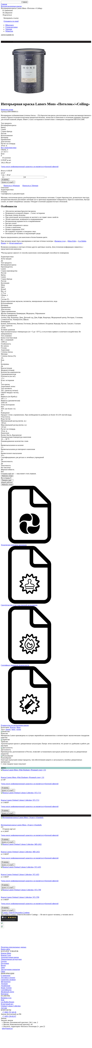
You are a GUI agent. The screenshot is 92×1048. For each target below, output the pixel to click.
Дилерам (4, 984)
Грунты (4, 961)
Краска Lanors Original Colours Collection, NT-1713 (20, 800)
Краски (13, 727)
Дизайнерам (5, 986)
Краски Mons (6, 953)
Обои (3, 971)
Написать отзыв (7, 476)
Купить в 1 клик (7, 182)
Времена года (60, 241)
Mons (18, 727)
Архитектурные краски (10, 957)
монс (13, 729)
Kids (2, 1000)
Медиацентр (5, 982)
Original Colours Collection (11, 1006)
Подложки (5, 963)
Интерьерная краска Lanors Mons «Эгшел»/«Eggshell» (21, 825)
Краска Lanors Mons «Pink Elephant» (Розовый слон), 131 (22, 777)
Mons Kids (72, 241)
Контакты (4, 994)
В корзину (5, 179)
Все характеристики (8, 148)
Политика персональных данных (13, 947)
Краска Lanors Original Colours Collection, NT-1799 (20, 897)
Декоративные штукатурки (11, 959)
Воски (3, 965)
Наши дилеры (6, 988)
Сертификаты (6, 990)
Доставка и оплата (8, 978)
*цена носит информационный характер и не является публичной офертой (29, 166)
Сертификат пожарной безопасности (15, 665)
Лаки (3, 967)
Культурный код (16, 243)
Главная (4, 4)
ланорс (8, 729)
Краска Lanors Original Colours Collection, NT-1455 (20, 874)
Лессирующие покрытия (10, 969)
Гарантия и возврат (8, 980)
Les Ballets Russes (7, 1002)
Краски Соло (6, 955)
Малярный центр (7, 992)
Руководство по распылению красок (15, 725)
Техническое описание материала (14, 545)
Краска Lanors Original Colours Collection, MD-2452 (20, 852)
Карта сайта (5, 949)
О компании (5, 975)
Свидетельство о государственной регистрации (19, 605)
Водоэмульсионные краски (11, 6)
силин (18, 729)
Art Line (4, 1008)
